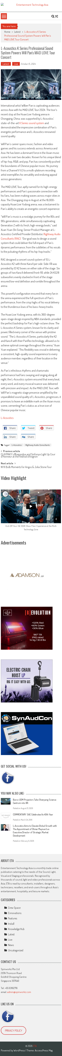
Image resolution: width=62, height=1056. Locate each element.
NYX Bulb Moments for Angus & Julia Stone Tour (26, 467)
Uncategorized (15, 950)
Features (12, 918)
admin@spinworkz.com (19, 992)
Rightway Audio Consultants (37, 445)
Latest (17, 31)
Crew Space (14, 907)
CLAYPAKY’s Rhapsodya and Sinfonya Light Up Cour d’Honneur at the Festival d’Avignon (28, 455)
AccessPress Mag (44, 1050)
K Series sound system (31, 123)
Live (16, 63)
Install (11, 923)
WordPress (19, 1050)
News (11, 945)
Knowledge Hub (16, 929)
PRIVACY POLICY (13, 1030)
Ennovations (14, 913)
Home (7, 31)
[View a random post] (56, 16)
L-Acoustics (7, 418)
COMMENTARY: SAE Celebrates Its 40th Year (33, 814)
